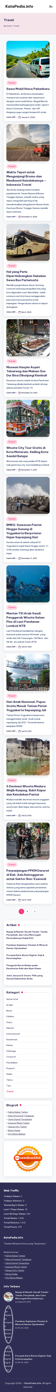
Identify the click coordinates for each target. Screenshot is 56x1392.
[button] (34, 911)
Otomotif (11, 1056)
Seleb (9, 1074)
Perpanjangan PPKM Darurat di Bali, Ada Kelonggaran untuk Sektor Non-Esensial (27, 875)
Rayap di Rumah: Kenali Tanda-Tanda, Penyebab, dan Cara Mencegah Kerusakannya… (32, 1295)
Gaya (9, 1022)
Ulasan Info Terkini (17, 1126)
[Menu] (50, 6)
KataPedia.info (19, 6)
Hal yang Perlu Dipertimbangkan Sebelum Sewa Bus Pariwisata (26, 276)
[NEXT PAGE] (34, 911)
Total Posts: (11, 1227)
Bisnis (9, 1010)
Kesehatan (11, 1039)
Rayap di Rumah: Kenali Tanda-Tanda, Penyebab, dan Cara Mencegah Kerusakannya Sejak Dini (27, 934)
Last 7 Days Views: (14, 1209)
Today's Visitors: (13, 1200)
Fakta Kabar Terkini (18, 1112)
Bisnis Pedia (14, 1130)
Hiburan (10, 1028)
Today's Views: (12, 1196)
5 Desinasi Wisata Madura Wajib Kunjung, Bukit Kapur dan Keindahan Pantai (26, 790)
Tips (8, 1085)
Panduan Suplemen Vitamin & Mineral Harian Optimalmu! (26, 946)
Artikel (9, 1005)
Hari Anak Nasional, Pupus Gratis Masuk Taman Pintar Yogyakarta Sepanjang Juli (26, 706)
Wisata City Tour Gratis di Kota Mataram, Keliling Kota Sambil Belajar (27, 452)
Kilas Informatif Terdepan (21, 1115)
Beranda (8, 26)
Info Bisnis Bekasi (16, 1134)
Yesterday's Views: (14, 1205)
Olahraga (11, 1051)
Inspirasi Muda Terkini (19, 1123)
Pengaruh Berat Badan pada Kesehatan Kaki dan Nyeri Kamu (23, 967)
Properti (10, 1068)
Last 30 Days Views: (15, 1213)
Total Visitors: (12, 1222)
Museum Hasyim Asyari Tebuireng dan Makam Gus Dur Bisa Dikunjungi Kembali (26, 371)
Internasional (13, 1033)
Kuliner (9, 1045)
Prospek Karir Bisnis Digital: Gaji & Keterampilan (25, 957)
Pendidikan (12, 1062)
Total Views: (11, 1218)
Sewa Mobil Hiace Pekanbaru (28, 89)
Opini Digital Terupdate (20, 1119)
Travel (11, 83)
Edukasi (10, 1016)
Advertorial (12, 999)
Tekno (9, 1079)
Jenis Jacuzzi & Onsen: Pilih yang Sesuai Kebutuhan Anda (24, 977)
